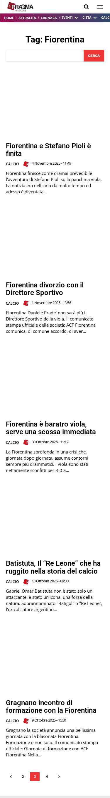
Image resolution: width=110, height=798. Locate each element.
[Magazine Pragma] (20, 7)
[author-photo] (27, 164)
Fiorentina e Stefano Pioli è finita (48, 150)
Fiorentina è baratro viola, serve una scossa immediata (51, 428)
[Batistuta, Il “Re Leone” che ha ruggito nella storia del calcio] (55, 519)
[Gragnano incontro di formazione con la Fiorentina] (55, 658)
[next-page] (59, 776)
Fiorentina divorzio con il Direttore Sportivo (45, 289)
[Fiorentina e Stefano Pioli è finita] (55, 101)
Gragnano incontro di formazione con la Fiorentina (51, 707)
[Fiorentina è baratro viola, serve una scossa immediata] (55, 380)
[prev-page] (11, 776)
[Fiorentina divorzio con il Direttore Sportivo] (55, 241)
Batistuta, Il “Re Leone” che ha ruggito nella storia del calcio (53, 567)
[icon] (86, 7)
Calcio (12, 163)
